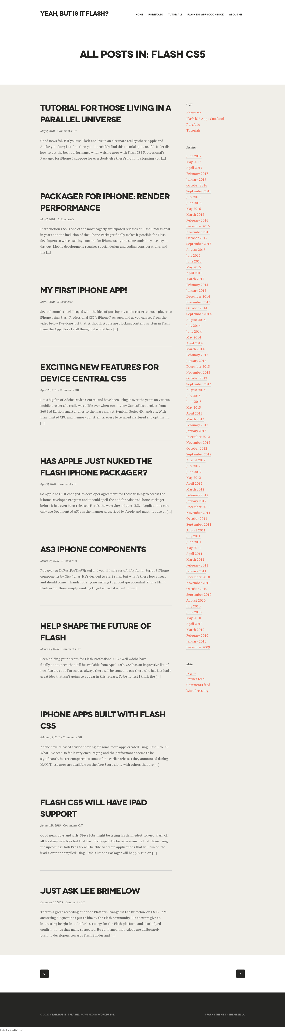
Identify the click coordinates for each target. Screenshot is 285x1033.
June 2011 (194, 542)
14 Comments (65, 219)
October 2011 (196, 518)
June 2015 (194, 261)
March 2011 (195, 559)
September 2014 (198, 314)
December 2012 (198, 436)
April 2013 (194, 413)
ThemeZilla (237, 1014)
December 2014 (198, 296)
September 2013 (198, 384)
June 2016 (194, 202)
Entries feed (195, 679)
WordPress (106, 1014)
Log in (191, 673)
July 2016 (193, 197)
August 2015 (196, 249)
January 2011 (196, 571)
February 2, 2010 (50, 737)
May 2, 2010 (47, 131)
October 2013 (196, 378)
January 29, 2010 (50, 825)
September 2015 (198, 243)
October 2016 (196, 185)
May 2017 (193, 162)
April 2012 (194, 483)
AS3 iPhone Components (93, 549)
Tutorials (175, 14)
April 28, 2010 (48, 390)
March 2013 (195, 419)
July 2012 (193, 466)
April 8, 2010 (48, 484)
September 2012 (198, 454)
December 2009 (198, 647)
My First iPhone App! (83, 290)
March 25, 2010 (49, 649)
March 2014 (195, 349)
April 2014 (194, 343)
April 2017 (194, 167)
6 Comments (69, 561)
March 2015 (195, 278)
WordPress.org (197, 690)
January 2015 (196, 290)
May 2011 (193, 547)
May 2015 (193, 267)
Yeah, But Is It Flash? (74, 13)
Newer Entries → (240, 974)
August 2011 (196, 530)
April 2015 (194, 273)
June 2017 (194, 156)
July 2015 (193, 255)
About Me (235, 14)
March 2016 (195, 214)
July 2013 (193, 395)
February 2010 (197, 635)
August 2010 (196, 600)
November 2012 (198, 442)
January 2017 (196, 179)
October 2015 (196, 238)
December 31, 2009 (51, 902)
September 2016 (198, 191)
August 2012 (196, 460)
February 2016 (197, 220)
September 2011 (198, 524)
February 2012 (197, 495)
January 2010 (196, 641)
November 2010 (198, 583)
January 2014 (196, 360)
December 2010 (198, 577)
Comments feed (198, 684)
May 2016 (193, 208)
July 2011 (193, 536)
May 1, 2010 (47, 302)
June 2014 (194, 331)
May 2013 (193, 407)
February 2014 (197, 354)
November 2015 (198, 232)
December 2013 (198, 366)
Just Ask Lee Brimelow (90, 891)
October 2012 (196, 448)
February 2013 (197, 425)
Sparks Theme (214, 1014)
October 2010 (196, 588)
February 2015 (197, 284)
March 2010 (195, 629)
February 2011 (197, 565)
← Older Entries (44, 974)
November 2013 (198, 372)
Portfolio (155, 14)
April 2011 (194, 553)
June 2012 (194, 471)
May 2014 (193, 337)
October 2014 (196, 308)
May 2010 (193, 618)
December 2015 (198, 226)
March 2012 (195, 489)
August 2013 (196, 390)
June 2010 (194, 612)
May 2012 (193, 477)
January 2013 (196, 430)
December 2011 (198, 506)
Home (139, 14)
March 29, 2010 (49, 561)
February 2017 (197, 173)
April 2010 (194, 623)
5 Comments (65, 302)
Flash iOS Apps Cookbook (205, 14)
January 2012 (196, 501)
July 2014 (193, 325)
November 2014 (198, 302)
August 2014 (196, 319)
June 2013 (194, 401)
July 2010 (193, 606)
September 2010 (198, 594)
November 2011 (198, 512)
